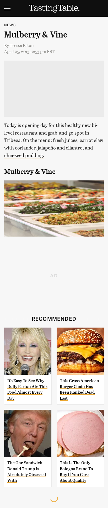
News (10, 24)
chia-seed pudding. (24, 155)
